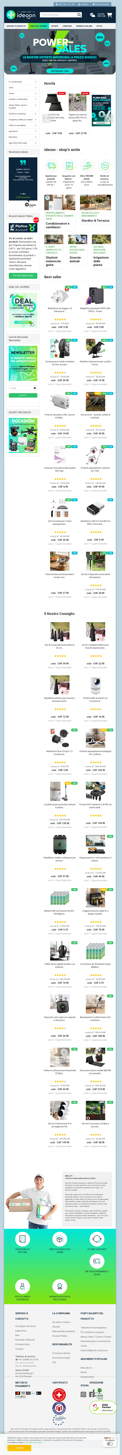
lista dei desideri (101, 4)
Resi (17, 1335)
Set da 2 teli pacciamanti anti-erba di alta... (53, 117)
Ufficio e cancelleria (17, 125)
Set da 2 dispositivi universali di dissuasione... (95, 575)
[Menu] (115, 1436)
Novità (84, 1372)
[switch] (110, 1444)
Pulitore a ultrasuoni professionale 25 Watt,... (60, 1072)
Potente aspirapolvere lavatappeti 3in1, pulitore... (95, 752)
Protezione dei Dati (61, 1353)
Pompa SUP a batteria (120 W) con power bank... (95, 806)
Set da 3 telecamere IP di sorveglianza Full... (59, 1125)
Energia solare (84, 26)
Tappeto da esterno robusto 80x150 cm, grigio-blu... (77, 117)
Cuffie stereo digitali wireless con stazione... (59, 965)
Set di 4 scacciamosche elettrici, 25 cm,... (60, 646)
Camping (67, 26)
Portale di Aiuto (22, 1344)
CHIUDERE (19, 1448)
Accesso (84, 4)
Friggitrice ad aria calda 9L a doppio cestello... (95, 912)
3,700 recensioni (23, 197)
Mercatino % (86, 1368)
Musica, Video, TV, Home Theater (96, 1337)
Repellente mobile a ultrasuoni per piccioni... (60, 859)
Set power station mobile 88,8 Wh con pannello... (95, 1072)
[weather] (92, 15)
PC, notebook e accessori (92, 1332)
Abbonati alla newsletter (63, 1331)
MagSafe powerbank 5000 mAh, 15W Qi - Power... (95, 309)
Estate (54, 26)
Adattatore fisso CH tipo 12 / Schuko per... (59, 752)
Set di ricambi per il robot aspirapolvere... (59, 522)
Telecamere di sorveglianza (94, 1327)
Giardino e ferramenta (18, 99)
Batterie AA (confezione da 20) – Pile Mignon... (59, 912)
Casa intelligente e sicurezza (94, 1350)
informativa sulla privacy (33, 1442)
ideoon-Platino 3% (16, 26)
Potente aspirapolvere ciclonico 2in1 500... (95, 469)
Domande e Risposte (25, 1340)
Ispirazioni (13, 131)
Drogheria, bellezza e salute (21, 119)
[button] (46, 118)
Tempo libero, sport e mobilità (18, 106)
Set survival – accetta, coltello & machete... (95, 416)
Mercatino (13, 137)
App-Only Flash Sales (18, 143)
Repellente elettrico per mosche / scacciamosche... (59, 699)
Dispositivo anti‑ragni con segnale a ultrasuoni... (59, 1018)
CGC (54, 1362)
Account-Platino (60, 1336)
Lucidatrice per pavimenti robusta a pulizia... (59, 806)
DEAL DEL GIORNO (38, 26)
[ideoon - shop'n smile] (20, 15)
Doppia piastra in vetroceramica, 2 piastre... (95, 859)
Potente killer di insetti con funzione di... (95, 699)
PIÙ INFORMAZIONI (23, 276)
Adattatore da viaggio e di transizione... (60, 309)
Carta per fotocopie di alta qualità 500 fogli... (59, 469)
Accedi (23, 395)
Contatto (19, 1349)
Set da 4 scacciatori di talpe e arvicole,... (95, 1125)
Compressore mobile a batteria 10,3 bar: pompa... (59, 363)
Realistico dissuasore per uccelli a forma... (95, 363)
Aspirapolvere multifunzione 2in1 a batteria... (95, 1018)
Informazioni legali (61, 1358)
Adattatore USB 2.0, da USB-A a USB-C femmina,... (95, 522)
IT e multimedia (15, 82)
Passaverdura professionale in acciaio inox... (60, 575)
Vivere (11, 93)
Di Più (99, 26)
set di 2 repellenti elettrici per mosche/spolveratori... (95, 646)
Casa (11, 87)
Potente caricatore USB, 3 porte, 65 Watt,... (60, 416)
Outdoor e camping (17, 114)
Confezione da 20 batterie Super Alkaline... (95, 965)
